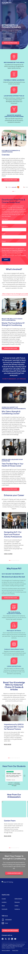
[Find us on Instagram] (9, 939)
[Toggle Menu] (25, 2)
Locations (4, 902)
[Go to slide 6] (18, 560)
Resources (17, 902)
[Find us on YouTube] (15, 939)
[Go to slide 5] (16, 560)
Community (4, 909)
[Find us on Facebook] (2, 939)
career (23, 501)
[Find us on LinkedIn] (12, 939)
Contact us (17, 909)
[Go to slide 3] (13, 560)
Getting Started (18, 898)
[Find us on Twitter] (6, 939)
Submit (6, 259)
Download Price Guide (10, 43)
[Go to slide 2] (11, 560)
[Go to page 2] (15, 191)
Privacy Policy (5, 250)
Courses (4, 898)
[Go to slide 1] (9, 560)
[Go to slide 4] (15, 560)
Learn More (7, 39)
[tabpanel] (14, 324)
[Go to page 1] (13, 191)
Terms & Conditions (17, 250)
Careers (16, 905)
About (3, 905)
